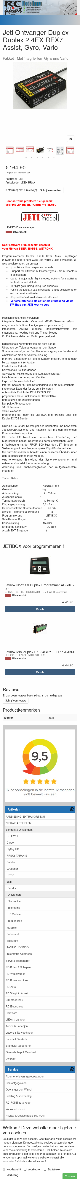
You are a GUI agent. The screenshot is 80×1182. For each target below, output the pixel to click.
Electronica (14, 901)
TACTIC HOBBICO (18, 947)
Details (40, 609)
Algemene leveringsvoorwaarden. (25, 1076)
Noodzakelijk (14, 1169)
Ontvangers (14, 894)
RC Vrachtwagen (15, 974)
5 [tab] (48, 158)
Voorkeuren (34, 1169)
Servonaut (13, 934)
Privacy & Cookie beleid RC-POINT (26, 1115)
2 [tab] (31, 158)
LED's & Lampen (15, 1019)
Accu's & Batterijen (17, 1026)
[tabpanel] (40, 150)
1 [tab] (26, 158)
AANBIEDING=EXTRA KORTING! (25, 816)
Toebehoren (15, 921)
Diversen (11, 1058)
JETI (9, 882)
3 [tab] (37, 158)
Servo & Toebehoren (18, 960)
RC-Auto (11, 987)
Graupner (12, 868)
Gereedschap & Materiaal (21, 1052)
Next (75, 151)
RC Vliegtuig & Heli (17, 993)
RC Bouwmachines (17, 980)
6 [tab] (54, 158)
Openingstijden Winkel (19, 1089)
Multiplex (12, 927)
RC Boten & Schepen (18, 967)
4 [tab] (43, 158)
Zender (12, 888)
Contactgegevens (16, 1083)
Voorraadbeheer (15, 1109)
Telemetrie (14, 907)
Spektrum (12, 941)
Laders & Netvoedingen (19, 1032)
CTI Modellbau (14, 1000)
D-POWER (13, 836)
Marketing (12, 1175)
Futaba (11, 862)
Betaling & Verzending (19, 1096)
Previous (5, 151)
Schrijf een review (50, 190)
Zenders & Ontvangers (19, 829)
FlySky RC (13, 849)
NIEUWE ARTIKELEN (18, 823)
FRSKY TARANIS (17, 855)
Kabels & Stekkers (16, 1039)
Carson (11, 842)
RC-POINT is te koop (18, 1102)
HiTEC (10, 875)
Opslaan (70, 1176)
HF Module (14, 914)
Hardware (11, 1013)
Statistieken (54, 1169)
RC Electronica (14, 1006)
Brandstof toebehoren (18, 1045)
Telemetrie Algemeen (19, 954)
